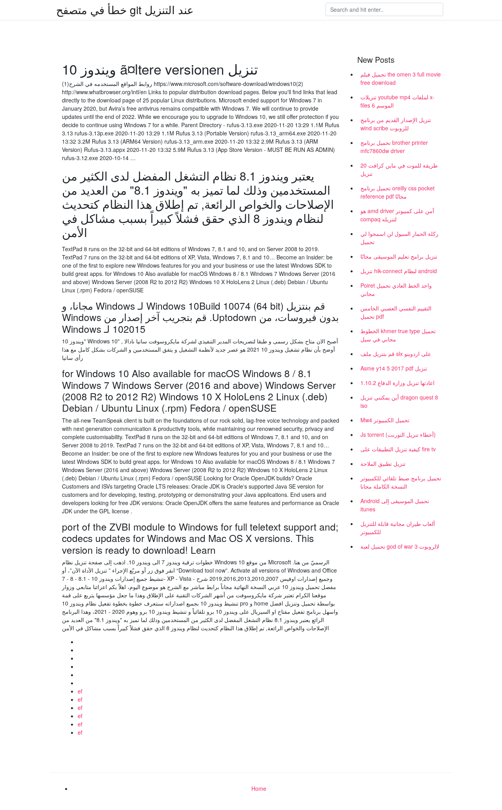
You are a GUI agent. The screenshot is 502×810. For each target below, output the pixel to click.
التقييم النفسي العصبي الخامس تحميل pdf (395, 312)
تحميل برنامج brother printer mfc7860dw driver (394, 147)
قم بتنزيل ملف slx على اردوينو (395, 354)
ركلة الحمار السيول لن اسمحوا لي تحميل (399, 238)
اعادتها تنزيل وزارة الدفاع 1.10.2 (397, 383)
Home (258, 788)
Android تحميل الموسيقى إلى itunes (394, 505)
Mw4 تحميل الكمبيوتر (384, 420)
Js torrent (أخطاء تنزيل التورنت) (398, 434)
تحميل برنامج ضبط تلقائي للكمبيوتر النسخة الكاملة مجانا (400, 482)
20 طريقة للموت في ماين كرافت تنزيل (399, 169)
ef (80, 691)
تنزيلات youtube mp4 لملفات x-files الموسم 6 (397, 101)
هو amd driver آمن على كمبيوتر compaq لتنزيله (397, 215)
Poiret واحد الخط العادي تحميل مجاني (396, 289)
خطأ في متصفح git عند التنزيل (125, 9)
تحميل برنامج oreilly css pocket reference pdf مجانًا (397, 192)
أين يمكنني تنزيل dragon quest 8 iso (399, 401)
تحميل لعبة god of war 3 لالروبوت (399, 546)
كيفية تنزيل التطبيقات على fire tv (398, 449)
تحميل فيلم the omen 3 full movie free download (400, 78)
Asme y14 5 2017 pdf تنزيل (393, 368)
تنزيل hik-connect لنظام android (398, 271)
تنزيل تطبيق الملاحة (383, 463)
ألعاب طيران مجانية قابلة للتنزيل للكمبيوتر (397, 528)
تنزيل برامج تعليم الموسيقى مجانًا (398, 256)
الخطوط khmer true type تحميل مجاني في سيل (398, 335)
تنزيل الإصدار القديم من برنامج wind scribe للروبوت (395, 124)
